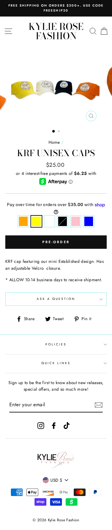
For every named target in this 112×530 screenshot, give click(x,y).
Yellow (36, 221)
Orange (23, 221)
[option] (56, 8)
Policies (56, 344)
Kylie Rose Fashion (56, 31)
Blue (88, 221)
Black (62, 221)
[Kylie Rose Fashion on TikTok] (66, 425)
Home (54, 142)
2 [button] (59, 131)
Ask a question (56, 298)
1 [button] (53, 131)
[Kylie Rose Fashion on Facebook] (53, 425)
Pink (75, 221)
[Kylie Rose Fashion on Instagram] (40, 425)
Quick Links (56, 363)
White (49, 221)
